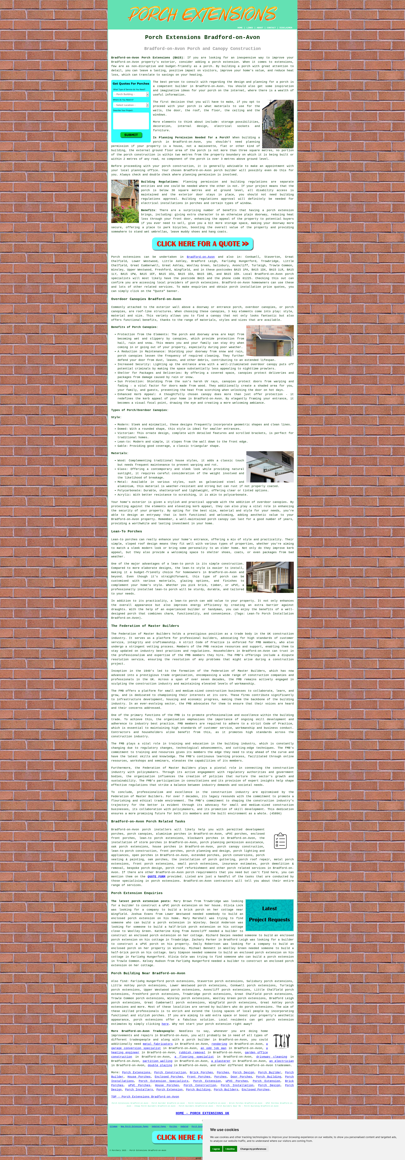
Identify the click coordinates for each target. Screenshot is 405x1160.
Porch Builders (226, 1089)
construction (283, 633)
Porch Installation (237, 1085)
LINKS (249, 27)
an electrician (281, 1061)
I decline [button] (230, 1148)
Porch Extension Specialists (163, 1081)
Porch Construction (170, 1072)
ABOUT (260, 27)
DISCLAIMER (286, 27)
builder (181, 86)
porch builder (225, 170)
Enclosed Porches (169, 1076)
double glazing (160, 1065)
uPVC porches (236, 833)
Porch (115, 256)
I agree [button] (216, 1148)
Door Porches (241, 1076)
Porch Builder (269, 1072)
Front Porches (198, 1076)
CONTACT (271, 27)
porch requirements (201, 872)
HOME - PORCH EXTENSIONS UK (202, 1113)
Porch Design (243, 1072)
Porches (223, 1072)
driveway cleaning (271, 1056)
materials (222, 106)
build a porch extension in (166, 922)
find (123, 981)
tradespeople (140, 1039)
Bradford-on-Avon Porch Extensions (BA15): (148, 57)
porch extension (280, 210)
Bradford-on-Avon (201, 256)
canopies (280, 502)
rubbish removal (192, 1052)
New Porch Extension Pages (134, 1126)
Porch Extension (207, 1081)
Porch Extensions (136, 1072)
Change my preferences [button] (253, 1148)
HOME (240, 27)
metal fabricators (158, 1044)
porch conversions (237, 855)
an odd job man (213, 1048)
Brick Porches (201, 1072)
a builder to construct (137, 905)
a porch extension (223, 62)
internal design (192, 126)
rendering (219, 1044)
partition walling (157, 1061)
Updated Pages (159, 1126)
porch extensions (204, 282)
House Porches (139, 1076)
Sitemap (113, 1126)
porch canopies (139, 833)
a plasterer (221, 1061)
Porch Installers (139, 1089)
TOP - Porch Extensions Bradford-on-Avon (145, 1096)
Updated (184, 1126)
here (165, 1024)
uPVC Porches (237, 1081)
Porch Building (268, 1076)
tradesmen (282, 1065)
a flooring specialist (194, 1056)
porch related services (246, 868)
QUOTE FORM (156, 876)
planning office (144, 170)
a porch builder (196, 1039)
